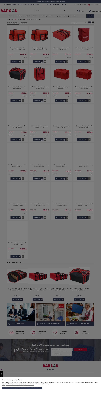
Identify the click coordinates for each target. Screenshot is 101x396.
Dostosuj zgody (24, 388)
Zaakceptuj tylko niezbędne (10, 388)
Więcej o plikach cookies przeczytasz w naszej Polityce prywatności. (18, 385)
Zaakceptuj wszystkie (36, 388)
